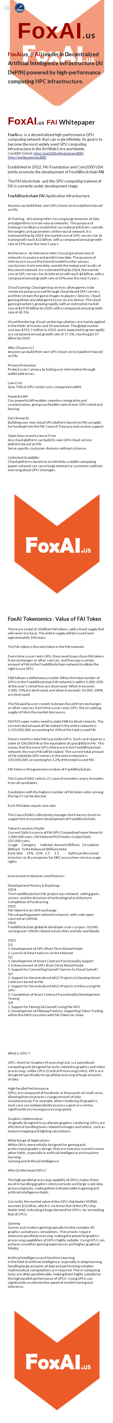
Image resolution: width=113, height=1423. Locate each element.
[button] (7, 8)
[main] (56, 31)
